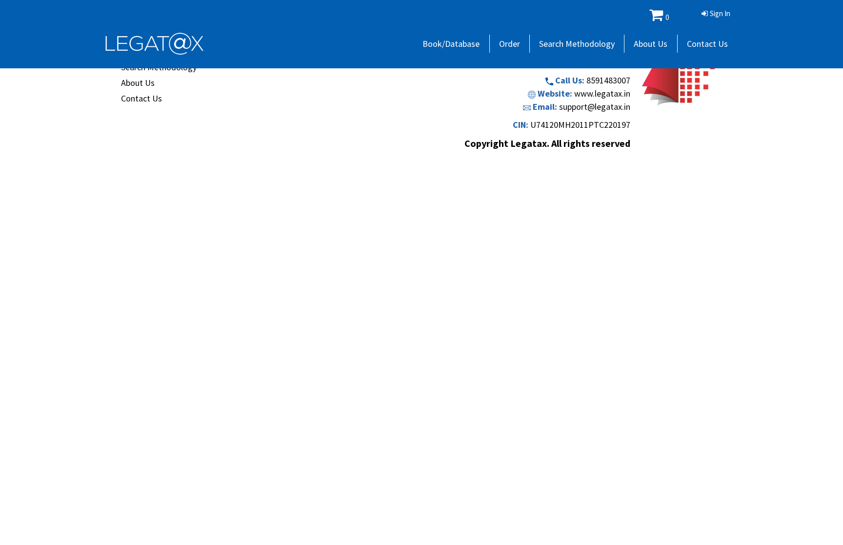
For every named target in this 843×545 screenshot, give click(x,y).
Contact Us (707, 43)
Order (509, 43)
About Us (650, 43)
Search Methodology (577, 43)
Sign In (720, 13)
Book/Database (451, 43)
